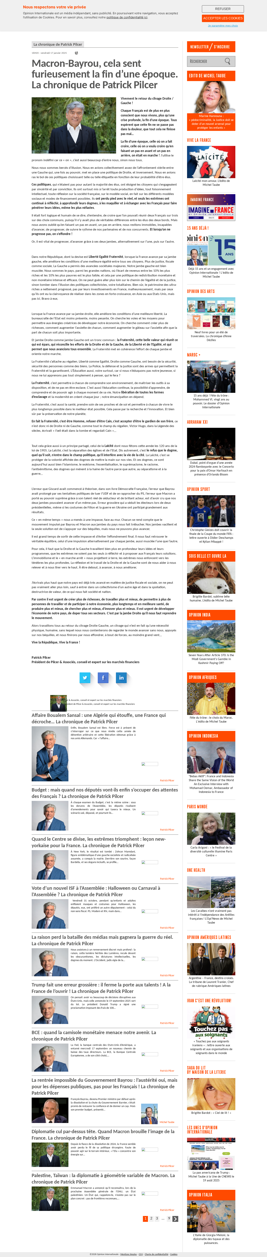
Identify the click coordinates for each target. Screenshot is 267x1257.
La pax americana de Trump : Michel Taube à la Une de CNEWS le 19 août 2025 (211, 1176)
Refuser (223, 9)
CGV (141, 1254)
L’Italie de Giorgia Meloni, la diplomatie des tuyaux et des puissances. (211, 1239)
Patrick (57, 697)
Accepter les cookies (223, 18)
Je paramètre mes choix (223, 25)
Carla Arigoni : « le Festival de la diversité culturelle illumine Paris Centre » (211, 851)
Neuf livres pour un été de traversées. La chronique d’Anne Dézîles (211, 336)
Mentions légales (128, 1254)
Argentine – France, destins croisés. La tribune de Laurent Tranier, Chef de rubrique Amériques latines (211, 982)
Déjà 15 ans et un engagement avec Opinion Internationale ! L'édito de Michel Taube (211, 272)
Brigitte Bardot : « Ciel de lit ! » (211, 1113)
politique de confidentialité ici (127, 17)
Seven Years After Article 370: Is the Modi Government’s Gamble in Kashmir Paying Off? (211, 659)
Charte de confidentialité (156, 1254)
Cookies (173, 1254)
